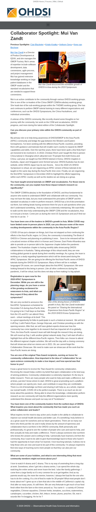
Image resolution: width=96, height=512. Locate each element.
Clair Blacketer (37, 45)
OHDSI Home (38, 2)
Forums (48, 2)
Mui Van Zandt (16, 52)
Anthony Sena (65, 45)
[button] (48, 25)
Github (60, 2)
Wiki (54, 2)
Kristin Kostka (51, 45)
